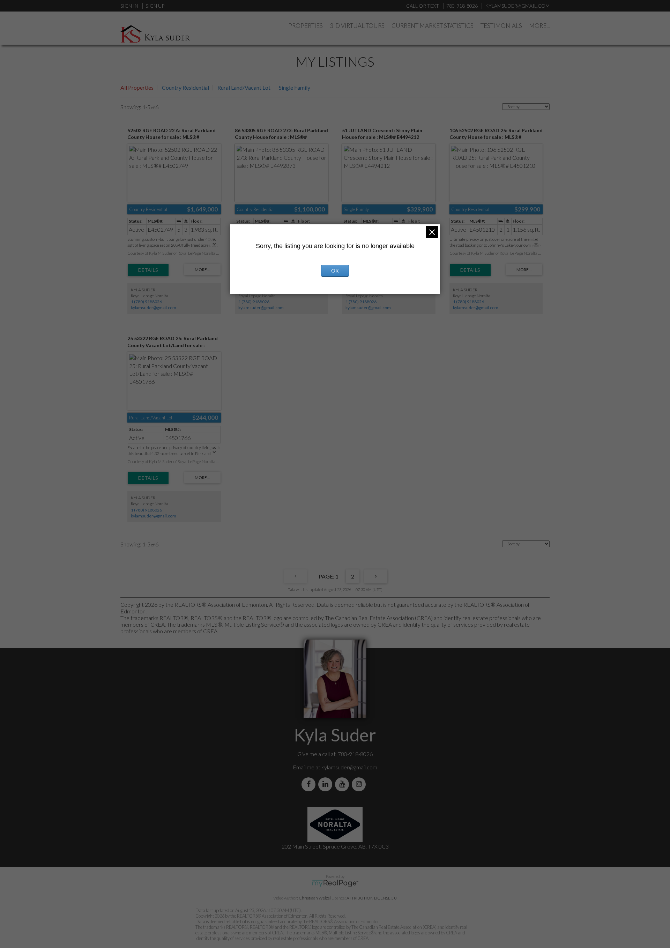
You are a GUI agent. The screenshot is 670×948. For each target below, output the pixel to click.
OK (335, 271)
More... (539, 25)
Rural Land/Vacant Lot (243, 87)
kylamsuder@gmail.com (153, 307)
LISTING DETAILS (148, 270)
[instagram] (360, 784)
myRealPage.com (335, 883)
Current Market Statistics (433, 25)
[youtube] (343, 784)
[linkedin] (326, 784)
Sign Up (155, 6)
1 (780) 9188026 (146, 301)
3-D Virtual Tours (357, 25)
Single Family (294, 87)
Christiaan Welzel (315, 898)
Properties (305, 25)
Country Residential (185, 87)
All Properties (137, 87)
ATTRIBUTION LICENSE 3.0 (372, 898)
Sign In (129, 6)
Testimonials (501, 25)
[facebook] (310, 784)
